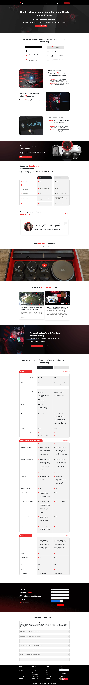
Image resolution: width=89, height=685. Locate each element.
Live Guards (35, 3)
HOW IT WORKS (34, 668)
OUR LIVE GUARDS (21, 670)
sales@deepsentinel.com (26, 602)
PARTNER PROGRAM (21, 676)
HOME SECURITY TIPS (48, 676)
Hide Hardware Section (65, 535)
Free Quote (67, 3)
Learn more (51, 25)
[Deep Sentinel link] (22, 3)
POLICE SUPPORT (48, 678)
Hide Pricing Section (65, 371)
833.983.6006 (60, 3)
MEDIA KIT (47, 672)
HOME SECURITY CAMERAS (35, 674)
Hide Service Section (65, 440)
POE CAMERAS (34, 670)
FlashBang (45, 3)
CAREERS (20, 680)
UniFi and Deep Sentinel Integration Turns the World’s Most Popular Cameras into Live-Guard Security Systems (57, 308)
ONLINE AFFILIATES (21, 678)
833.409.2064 (23, 599)
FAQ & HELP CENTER (48, 668)
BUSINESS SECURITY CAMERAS (35, 676)
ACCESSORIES (33, 672)
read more (23, 317)
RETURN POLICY (48, 674)
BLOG (19, 674)
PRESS (19, 672)
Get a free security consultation (41, 25)
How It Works (29, 3)
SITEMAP (47, 680)
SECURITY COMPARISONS (35, 678)
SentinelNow (51, 3)
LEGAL (46, 670)
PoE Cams (40, 3)
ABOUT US (20, 668)
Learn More (47, 345)
